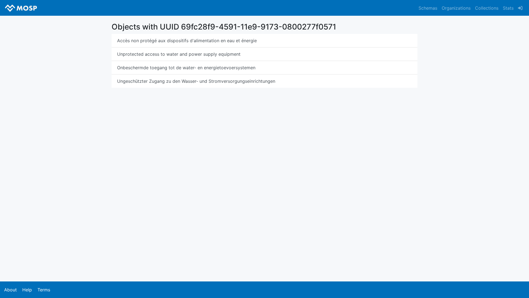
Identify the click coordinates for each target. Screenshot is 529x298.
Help (27, 289)
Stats (508, 8)
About (10, 289)
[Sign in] (520, 8)
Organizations (456, 8)
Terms (43, 289)
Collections (486, 8)
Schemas (428, 8)
